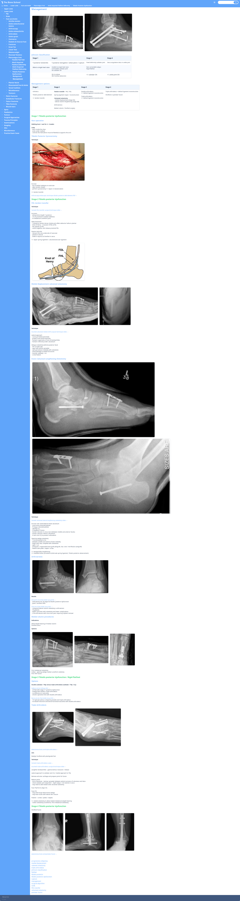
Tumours (12, 93)
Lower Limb (14, 5)
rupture (34, 879)
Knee (8, 16)
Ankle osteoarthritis (16, 31)
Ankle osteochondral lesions (16, 25)
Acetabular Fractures (14, 99)
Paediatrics (8, 112)
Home (6, 5)
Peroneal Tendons (15, 55)
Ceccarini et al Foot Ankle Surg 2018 (43, 600)
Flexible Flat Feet (18, 60)
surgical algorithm (38, 883)
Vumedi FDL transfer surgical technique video (46, 210)
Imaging (7, 125)
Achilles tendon (14, 21)
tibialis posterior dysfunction (42, 877)
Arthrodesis (13, 34)
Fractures (12, 44)
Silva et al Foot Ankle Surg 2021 (41, 606)
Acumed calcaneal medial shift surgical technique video (49, 332)
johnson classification (39, 870)
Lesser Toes (13, 50)
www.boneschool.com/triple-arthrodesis (44, 749)
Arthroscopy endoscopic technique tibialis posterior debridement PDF (53, 195)
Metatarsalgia (14, 52)
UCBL (33, 886)
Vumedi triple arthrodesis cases (41, 763)
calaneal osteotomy (38, 865)
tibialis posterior (37, 874)
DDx (5, 128)
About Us (5, 897)
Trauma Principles (11, 120)
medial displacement (39, 863)
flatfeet (34, 872)
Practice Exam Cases (11, 133)
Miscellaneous (14, 90)
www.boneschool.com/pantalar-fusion (43, 854)
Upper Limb (8, 9)
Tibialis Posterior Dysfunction (82, 5)
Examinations (9, 123)
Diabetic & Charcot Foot (17, 42)
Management (18, 79)
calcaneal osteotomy (39, 890)
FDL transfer (36, 888)
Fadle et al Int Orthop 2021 (40, 688)
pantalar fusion (37, 892)
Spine (6, 110)
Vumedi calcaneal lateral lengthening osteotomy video (49, 520)
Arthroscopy (13, 29)
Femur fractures (12, 101)
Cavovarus (12, 39)
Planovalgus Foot (39, 5)
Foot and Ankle (26, 5)
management (36, 881)
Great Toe (12, 47)
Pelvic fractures (12, 96)
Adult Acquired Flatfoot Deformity (59, 5)
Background (17, 76)
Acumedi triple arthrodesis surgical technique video (48, 766)
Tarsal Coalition (14, 88)
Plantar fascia (14, 83)
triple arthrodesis (38, 868)
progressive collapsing (40, 861)
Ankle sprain (13, 37)
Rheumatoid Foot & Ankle (18, 85)
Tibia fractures (11, 104)
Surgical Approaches (11, 117)
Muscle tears (10, 107)
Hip (7, 14)
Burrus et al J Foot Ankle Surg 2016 (42, 698)
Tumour (7, 115)
